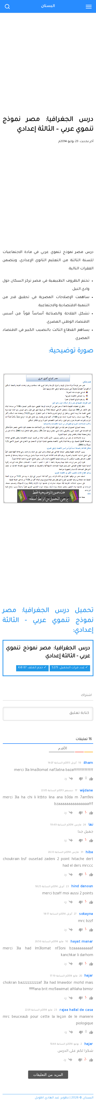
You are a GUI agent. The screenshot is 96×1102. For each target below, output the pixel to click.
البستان (48, 6)
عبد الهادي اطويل (47, 1098)
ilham (88, 763)
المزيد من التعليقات (48, 1075)
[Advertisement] (48, 51)
